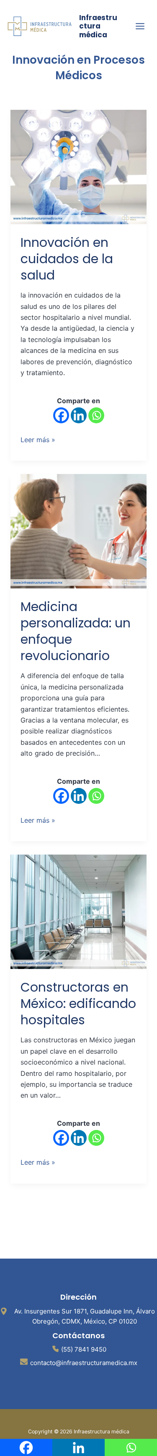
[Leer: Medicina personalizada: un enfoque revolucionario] (78, 530)
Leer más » (38, 439)
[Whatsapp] (96, 415)
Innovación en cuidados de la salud (67, 258)
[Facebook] (61, 415)
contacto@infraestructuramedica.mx (83, 1363)
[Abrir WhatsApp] (136, 1435)
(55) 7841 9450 (83, 1349)
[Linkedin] (79, 415)
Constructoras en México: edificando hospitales (78, 1003)
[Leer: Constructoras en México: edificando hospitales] (78, 911)
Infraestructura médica (98, 26)
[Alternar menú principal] (140, 26)
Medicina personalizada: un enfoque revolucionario (76, 631)
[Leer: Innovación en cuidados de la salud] (78, 166)
